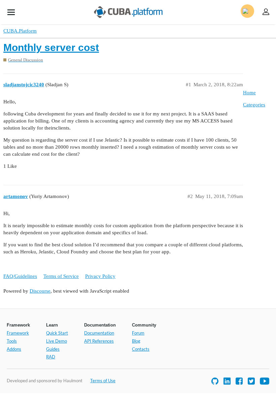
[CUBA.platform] (11, 12)
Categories (254, 104)
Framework (18, 333)
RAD (50, 356)
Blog (136, 341)
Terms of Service (61, 276)
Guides (53, 349)
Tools (12, 341)
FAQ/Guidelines (20, 276)
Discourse (40, 291)
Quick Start (57, 333)
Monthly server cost (51, 47)
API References (99, 341)
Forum (138, 333)
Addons (14, 349)
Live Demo (56, 341)
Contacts (140, 349)
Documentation (99, 333)
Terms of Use (102, 380)
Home (249, 92)
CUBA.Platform (20, 31)
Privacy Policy (100, 276)
